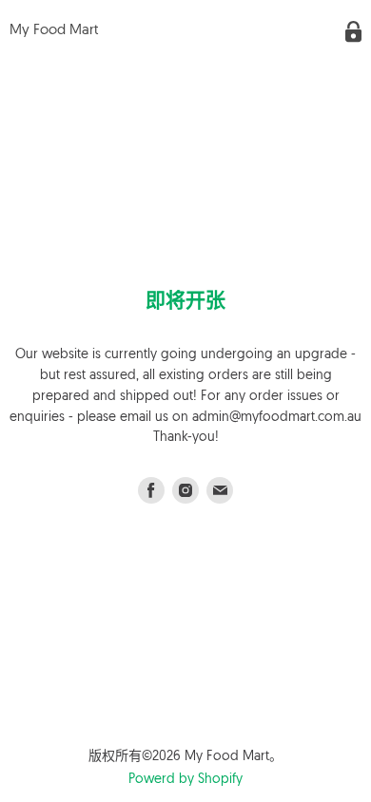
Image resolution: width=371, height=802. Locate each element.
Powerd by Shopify (185, 780)
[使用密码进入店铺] (353, 31)
